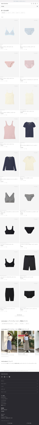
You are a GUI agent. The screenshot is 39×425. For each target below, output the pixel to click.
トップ (2, 370)
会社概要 (2, 411)
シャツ (9, 12)
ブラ (13, 12)
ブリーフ (27, 323)
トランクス (21, 323)
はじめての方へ (3, 397)
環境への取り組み (4, 409)
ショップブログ (3, 403)
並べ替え (29, 423)
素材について (3, 405)
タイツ (16, 323)
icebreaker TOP (6, 370)
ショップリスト (3, 400)
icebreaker (3, 12)
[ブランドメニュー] (37, 6)
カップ (17, 12)
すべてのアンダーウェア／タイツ (7, 323)
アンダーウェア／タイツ (13, 370)
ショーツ (22, 12)
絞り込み (10, 423)
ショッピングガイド (4, 398)
